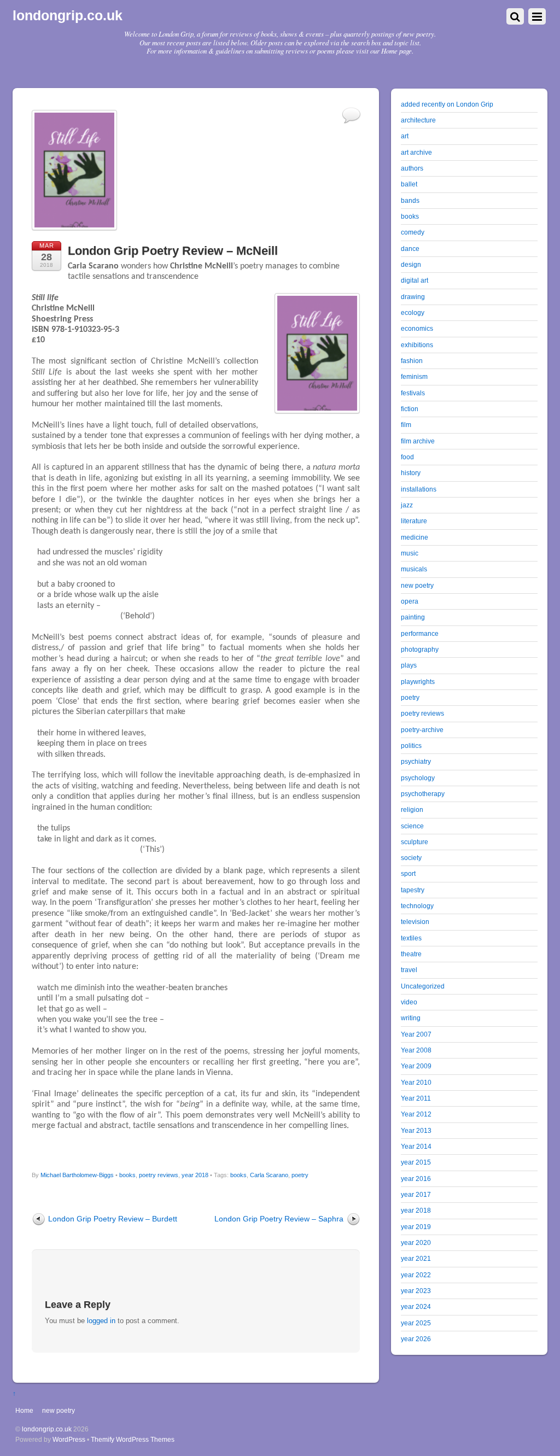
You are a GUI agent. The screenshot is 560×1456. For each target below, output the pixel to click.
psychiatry (416, 761)
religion (412, 809)
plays (409, 665)
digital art (414, 280)
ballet (409, 184)
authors (412, 168)
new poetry (417, 585)
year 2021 (416, 1258)
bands (410, 200)
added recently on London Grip (447, 104)
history (411, 472)
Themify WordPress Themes (132, 1439)
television (415, 921)
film (406, 424)
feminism (414, 376)
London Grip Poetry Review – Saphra (278, 1218)
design (411, 264)
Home (24, 1410)
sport (408, 873)
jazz (407, 504)
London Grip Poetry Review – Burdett (112, 1218)
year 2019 (416, 1226)
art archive (416, 152)
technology (417, 905)
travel (409, 969)
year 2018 (195, 1175)
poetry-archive (422, 729)
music (409, 553)
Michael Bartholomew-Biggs (77, 1175)
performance (420, 633)
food (407, 456)
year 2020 (416, 1242)
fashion (412, 360)
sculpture (414, 841)
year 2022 (416, 1274)
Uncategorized (423, 986)
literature (414, 520)
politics (411, 745)
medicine (414, 537)
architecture (418, 120)
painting (413, 617)
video (409, 1001)
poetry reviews (158, 1175)
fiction (409, 408)
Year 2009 (416, 1065)
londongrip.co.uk (47, 1428)
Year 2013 (416, 1130)
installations (418, 489)
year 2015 (416, 1162)
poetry (299, 1175)
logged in (101, 1321)
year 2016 (416, 1178)
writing (411, 1017)
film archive (418, 441)
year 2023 (416, 1290)
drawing (413, 296)
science (412, 825)
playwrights (418, 681)
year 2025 (416, 1322)
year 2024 (416, 1306)
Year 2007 (416, 1034)
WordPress (68, 1439)
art (405, 135)
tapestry (412, 889)
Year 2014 (416, 1146)
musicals (414, 568)
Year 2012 (416, 1114)
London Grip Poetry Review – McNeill (173, 251)
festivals (413, 392)
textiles (411, 938)
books (127, 1175)
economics (417, 328)
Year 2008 (416, 1050)
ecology (412, 312)
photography (420, 649)
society (411, 857)
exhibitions (417, 344)
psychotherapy (423, 793)
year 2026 (416, 1338)
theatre (411, 953)
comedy (412, 232)
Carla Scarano (269, 1175)
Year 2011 (416, 1098)
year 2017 (416, 1194)
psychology (418, 777)
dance (410, 248)
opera (409, 601)
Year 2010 (416, 1082)
